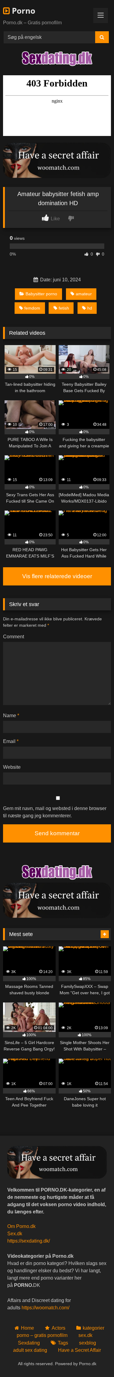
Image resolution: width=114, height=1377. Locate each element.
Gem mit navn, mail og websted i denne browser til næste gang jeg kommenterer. (54, 812)
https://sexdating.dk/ (28, 1240)
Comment (13, 636)
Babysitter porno (41, 293)
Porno (22, 10)
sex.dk (85, 1335)
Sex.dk (14, 1233)
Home (27, 1328)
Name (11, 715)
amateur (84, 293)
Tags (63, 1342)
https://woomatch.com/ (45, 1307)
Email (11, 741)
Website (12, 767)
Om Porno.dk (21, 1226)
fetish (64, 308)
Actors (58, 1328)
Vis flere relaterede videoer (57, 576)
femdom (32, 308)
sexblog (87, 1342)
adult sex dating (30, 1350)
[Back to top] (95, 1359)
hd (89, 308)
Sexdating (29, 1342)
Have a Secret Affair (79, 1350)
